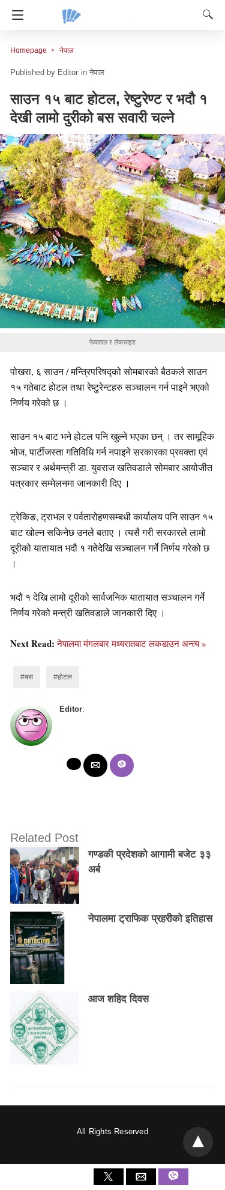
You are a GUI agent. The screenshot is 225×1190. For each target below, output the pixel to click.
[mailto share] (95, 765)
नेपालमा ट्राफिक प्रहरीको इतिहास (150, 918)
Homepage (28, 50)
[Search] (205, 14)
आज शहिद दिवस (118, 999)
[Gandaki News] (116, 11)
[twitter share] (74, 764)
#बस (26, 677)
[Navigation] (14, 15)
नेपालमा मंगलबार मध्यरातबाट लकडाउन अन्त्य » (131, 643)
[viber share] (122, 765)
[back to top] (198, 1142)
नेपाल (66, 50)
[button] (112, 231)
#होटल (62, 677)
